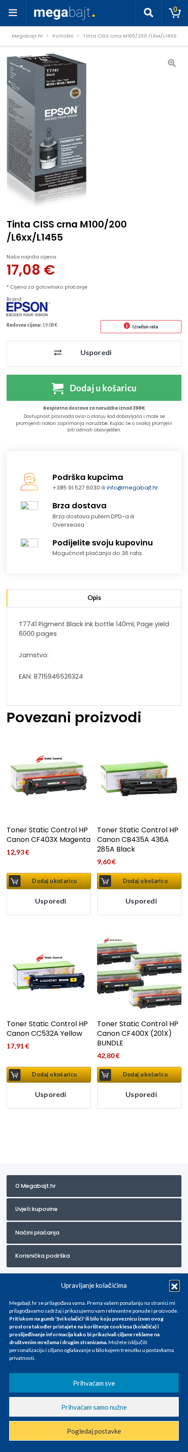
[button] (174, 1285)
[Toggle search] (149, 13)
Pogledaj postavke (94, 1431)
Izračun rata (145, 326)
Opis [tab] (94, 597)
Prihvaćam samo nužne (94, 1407)
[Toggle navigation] (13, 13)
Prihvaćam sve (94, 1383)
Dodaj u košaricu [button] (54, 881)
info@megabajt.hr (132, 487)
